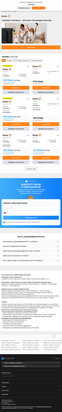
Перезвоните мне (31, 218)
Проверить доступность (16, 92)
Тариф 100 (5, 71)
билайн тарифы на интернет (9, 347)
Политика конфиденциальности (43, 406)
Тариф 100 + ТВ (6, 104)
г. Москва (57, 358)
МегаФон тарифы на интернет (31, 340)
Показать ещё (31, 169)
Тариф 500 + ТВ (6, 137)
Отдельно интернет (23, 60)
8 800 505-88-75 (6, 372)
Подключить (31, 47)
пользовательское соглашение (9, 408)
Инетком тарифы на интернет (31, 345)
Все (4, 60)
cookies (31, 408)
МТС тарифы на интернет (9, 345)
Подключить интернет (7, 11)
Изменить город (24, 8)
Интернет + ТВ (11, 60)
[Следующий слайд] (59, 336)
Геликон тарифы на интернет (31, 349)
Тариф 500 (35, 137)
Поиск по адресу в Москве (13, 363)
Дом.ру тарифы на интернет (30, 342)
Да (38, 8)
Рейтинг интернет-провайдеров (11, 342)
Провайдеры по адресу (8, 340)
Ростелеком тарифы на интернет (11, 349)
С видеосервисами (36, 60)
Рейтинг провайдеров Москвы (15, 366)
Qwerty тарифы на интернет (30, 347)
